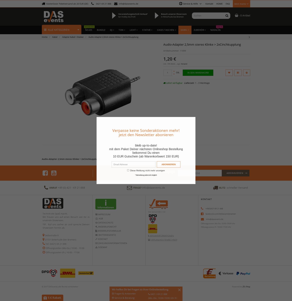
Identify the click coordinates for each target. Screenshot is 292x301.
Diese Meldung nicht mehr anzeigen (147, 170)
